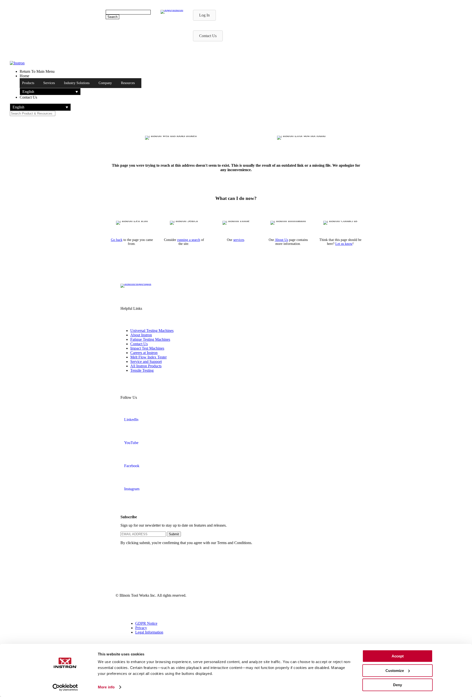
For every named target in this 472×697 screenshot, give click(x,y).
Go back (116, 240)
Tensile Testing (142, 370)
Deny (397, 685)
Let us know (344, 244)
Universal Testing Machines (152, 330)
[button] (50, 91)
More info (106, 687)
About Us (281, 240)
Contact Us (139, 344)
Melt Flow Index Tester (148, 357)
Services (49, 83)
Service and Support (146, 361)
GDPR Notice (146, 623)
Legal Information (149, 632)
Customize (394, 670)
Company (105, 83)
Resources (128, 83)
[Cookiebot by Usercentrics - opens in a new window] (65, 687)
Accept (398, 656)
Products (28, 83)
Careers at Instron (144, 353)
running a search (188, 240)
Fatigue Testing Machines (150, 339)
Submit (174, 534)
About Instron (141, 335)
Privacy (141, 628)
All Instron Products (146, 366)
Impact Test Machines (147, 348)
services (238, 240)
